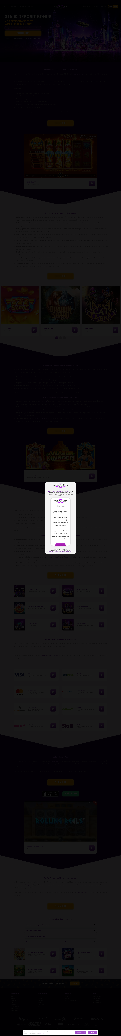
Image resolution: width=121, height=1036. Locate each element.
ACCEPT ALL (92, 1032)
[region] (60, 1032)
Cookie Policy (42, 1033)
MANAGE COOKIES (81, 1032)
